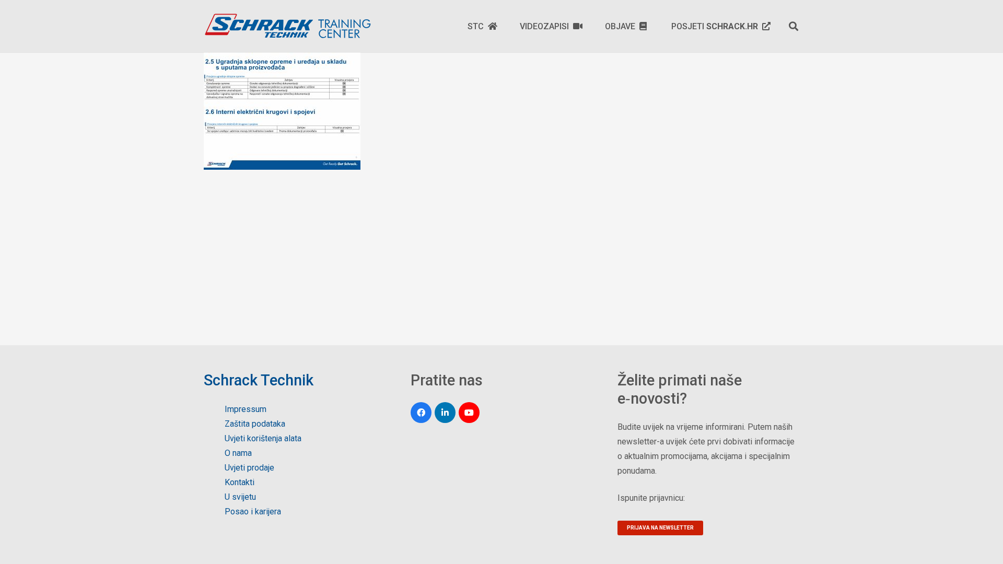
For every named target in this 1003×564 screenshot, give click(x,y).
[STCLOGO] (287, 26)
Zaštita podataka (255, 424)
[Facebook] (421, 412)
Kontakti (239, 482)
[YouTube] (469, 412)
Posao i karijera (253, 511)
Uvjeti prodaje (249, 468)
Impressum (245, 409)
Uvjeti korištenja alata (263, 438)
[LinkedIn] (445, 412)
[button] (793, 26)
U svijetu (240, 497)
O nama (238, 453)
